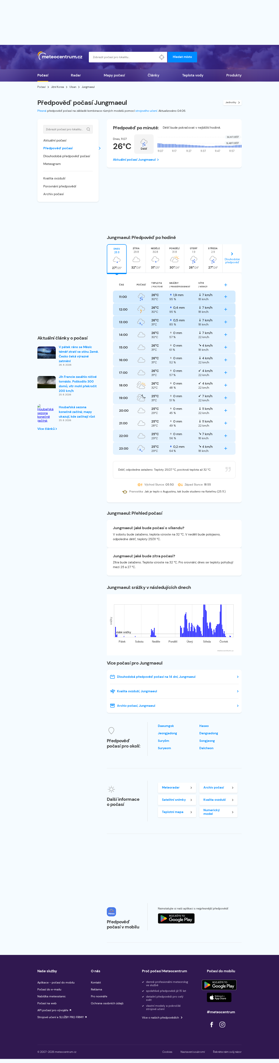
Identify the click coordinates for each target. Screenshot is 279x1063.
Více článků (46, 429)
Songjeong (207, 741)
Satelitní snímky (174, 800)
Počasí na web (47, 1003)
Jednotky (230, 102)
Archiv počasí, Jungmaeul (136, 706)
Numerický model (211, 812)
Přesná (41, 111)
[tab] (117, 258)
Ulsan (72, 87)
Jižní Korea (57, 87)
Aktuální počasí (54, 140)
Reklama (96, 989)
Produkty (234, 75)
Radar (76, 75)
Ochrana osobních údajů (107, 1003)
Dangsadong (208, 733)
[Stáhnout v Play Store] (219, 985)
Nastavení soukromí (193, 1052)
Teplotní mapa (172, 812)
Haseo (204, 726)
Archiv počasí (53, 194)
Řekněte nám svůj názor (227, 1052)
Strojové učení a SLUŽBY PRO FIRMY (60, 1017)
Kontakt (96, 982)
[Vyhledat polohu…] (161, 57)
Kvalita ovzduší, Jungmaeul (137, 691)
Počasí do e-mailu (49, 989)
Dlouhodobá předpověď (232, 261)
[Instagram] (222, 1028)
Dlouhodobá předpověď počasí (66, 156)
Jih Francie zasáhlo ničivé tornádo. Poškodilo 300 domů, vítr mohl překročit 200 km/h (78, 384)
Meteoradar (171, 787)
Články (153, 75)
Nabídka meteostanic (51, 996)
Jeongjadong (167, 733)
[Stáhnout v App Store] (219, 997)
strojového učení (146, 111)
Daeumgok (166, 726)
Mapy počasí (114, 75)
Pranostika (136, 491)
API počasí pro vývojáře (52, 1010)
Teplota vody (192, 75)
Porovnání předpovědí (59, 186)
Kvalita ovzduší (54, 178)
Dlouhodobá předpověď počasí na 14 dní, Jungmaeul (156, 677)
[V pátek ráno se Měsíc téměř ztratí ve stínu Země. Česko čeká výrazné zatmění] (46, 352)
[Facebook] (212, 1028)
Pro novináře (99, 996)
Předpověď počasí (58, 148)
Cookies (167, 1052)
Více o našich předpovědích (160, 1017)
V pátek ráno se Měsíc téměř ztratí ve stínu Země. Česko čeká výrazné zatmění (79, 354)
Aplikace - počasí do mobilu (56, 982)
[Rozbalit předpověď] (225, 285)
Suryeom (164, 748)
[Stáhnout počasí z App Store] (176, 918)
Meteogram (52, 164)
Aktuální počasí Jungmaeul (134, 159)
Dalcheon (206, 748)
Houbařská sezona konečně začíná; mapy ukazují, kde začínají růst (77, 412)
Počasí (42, 75)
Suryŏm (163, 741)
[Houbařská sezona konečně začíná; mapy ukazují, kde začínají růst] (46, 419)
